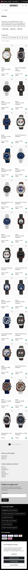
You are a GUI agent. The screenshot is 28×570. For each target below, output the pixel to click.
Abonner (5, 500)
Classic (3, 468)
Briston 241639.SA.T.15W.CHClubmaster (20, 302)
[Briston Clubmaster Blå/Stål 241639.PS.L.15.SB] (7, 221)
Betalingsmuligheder (20, 513)
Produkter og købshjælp (7, 513)
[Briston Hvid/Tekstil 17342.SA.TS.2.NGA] (7, 54)
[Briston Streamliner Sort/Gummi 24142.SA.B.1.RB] (21, 320)
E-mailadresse (4, 493)
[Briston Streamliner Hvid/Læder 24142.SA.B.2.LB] (21, 122)
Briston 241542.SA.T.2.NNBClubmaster (5, 367)
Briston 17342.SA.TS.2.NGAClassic (5, 69)
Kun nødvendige (14, 561)
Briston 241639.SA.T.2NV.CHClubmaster (5, 302)
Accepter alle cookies (14, 558)
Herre (2, 457)
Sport (2, 472)
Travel (2, 475)
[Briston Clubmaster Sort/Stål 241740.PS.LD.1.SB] (7, 88)
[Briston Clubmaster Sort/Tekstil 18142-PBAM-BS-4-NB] (21, 54)
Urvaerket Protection (7, 524)
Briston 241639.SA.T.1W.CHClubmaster (19, 103)
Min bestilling (14, 510)
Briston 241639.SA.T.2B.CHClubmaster (19, 236)
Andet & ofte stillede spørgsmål (9, 527)
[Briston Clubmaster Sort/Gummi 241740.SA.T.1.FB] (21, 255)
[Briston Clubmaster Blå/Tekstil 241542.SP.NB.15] (7, 320)
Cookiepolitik (14, 554)
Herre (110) (12, 29)
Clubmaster (3, 469)
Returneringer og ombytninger (9, 520)
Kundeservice (5, 510)
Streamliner (3, 473)
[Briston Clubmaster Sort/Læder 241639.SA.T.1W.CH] (21, 88)
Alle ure (3, 456)
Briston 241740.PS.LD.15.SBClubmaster (19, 170)
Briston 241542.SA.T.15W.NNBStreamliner (6, 401)
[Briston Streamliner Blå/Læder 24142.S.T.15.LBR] (21, 189)
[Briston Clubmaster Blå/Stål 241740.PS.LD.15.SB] (21, 155)
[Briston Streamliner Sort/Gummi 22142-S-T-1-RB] (7, 420)
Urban (2, 476)
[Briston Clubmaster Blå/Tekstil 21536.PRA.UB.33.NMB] (7, 155)
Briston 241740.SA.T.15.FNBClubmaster (5, 136)
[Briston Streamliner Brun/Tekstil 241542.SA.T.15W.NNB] (7, 386)
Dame (2, 458)
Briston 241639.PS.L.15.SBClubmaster (5, 236)
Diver (2, 471)
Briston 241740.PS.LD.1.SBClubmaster (5, 103)
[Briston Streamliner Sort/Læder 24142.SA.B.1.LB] (21, 353)
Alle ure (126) (5, 29)
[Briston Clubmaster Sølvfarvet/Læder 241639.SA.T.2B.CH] (21, 221)
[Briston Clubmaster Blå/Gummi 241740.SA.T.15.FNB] (7, 122)
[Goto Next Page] (21, 444)
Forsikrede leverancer (7, 517)
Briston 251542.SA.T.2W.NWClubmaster (19, 401)
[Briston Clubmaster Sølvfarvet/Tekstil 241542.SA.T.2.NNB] (7, 353)
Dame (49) (19, 29)
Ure (2, 10)
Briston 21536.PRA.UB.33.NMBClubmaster (6, 170)
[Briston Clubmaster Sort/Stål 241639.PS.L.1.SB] (7, 189)
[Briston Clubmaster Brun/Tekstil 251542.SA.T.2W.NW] (21, 386)
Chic (2, 466)
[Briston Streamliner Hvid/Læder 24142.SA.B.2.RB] (7, 255)
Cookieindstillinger (14, 565)
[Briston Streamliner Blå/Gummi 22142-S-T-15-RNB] (21, 420)
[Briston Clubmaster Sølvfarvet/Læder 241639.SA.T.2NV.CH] (7, 287)
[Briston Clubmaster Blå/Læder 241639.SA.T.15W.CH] (21, 287)
